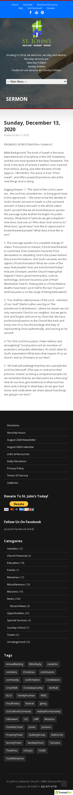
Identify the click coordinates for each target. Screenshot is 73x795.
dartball (53, 687)
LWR (36, 719)
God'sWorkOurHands (18, 711)
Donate (51, 8)
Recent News (18, 606)
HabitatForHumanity (48, 711)
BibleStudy (35, 664)
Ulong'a (28, 750)
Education (13, 563)
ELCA (9, 695)
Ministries (13, 577)
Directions (13, 425)
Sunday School (16, 627)
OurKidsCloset (14, 727)
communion (47, 672)
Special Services (17, 620)
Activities (12, 548)
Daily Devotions (16, 461)
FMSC (44, 695)
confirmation (32, 680)
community (12, 680)
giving (43, 703)
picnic (32, 727)
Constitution (53, 680)
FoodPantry (12, 703)
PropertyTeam (14, 735)
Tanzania (55, 742)
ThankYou (11, 750)
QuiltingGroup (37, 735)
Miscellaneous (16, 584)
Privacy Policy (15, 468)
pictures (46, 727)
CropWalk (11, 687)
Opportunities (15, 613)
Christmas (28, 672)
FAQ (20, 8)
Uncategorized (16, 642)
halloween (12, 719)
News (10, 598)
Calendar (28, 4)
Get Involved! (35, 8)
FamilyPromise (26, 695)
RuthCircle (57, 735)
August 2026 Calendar (20, 447)
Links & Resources (18, 454)
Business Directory (47, 4)
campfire (52, 664)
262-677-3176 (49, 786)
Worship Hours (16, 432)
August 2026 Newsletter (21, 440)
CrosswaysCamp (33, 687)
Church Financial (17, 555)
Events (11, 570)
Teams (11, 635)
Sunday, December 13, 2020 (32, 126)
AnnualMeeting (14, 664)
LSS (26, 719)
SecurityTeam (13, 742)
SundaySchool (36, 742)
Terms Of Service (17, 475)
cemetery (11, 672)
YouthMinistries (15, 758)
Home (15, 4)
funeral (30, 703)
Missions (12, 591)
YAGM (42, 750)
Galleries (12, 483)
